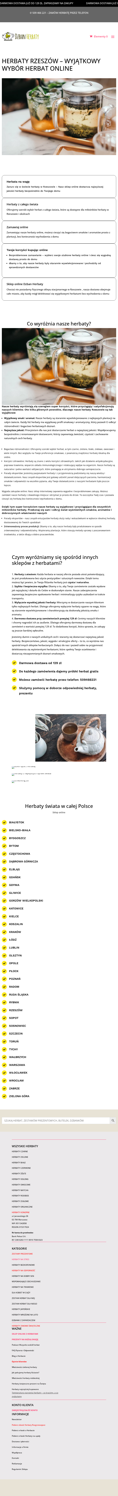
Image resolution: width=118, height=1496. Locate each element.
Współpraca (17, 1452)
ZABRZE (14, 1088)
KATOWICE (16, 908)
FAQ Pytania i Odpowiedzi (23, 1350)
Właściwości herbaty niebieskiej (25, 1378)
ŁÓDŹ (13, 939)
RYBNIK (14, 1002)
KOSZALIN (16, 924)
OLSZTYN (15, 955)
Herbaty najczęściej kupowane (25, 1389)
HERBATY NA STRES (20, 1259)
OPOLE (13, 963)
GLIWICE (15, 892)
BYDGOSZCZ (17, 838)
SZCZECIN (16, 1033)
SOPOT (13, 1017)
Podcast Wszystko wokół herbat (26, 1345)
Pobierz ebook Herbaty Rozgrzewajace (28, 1425)
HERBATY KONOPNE (21, 1212)
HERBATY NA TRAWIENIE (23, 1287)
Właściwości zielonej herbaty (24, 1367)
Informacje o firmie (20, 1447)
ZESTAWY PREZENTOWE (22, 1253)
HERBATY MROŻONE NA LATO (25, 1314)
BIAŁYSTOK (16, 822)
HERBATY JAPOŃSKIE (21, 1309)
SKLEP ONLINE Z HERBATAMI (25, 1334)
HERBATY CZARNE (20, 1151)
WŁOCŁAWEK (18, 1072)
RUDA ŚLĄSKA (18, 994)
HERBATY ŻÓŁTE (19, 1173)
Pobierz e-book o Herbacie (23, 1430)
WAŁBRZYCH (17, 1057)
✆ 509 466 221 (38, 13)
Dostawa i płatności (20, 1441)
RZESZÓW (16, 1010)
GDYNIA (14, 885)
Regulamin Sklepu (20, 1469)
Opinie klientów (19, 1361)
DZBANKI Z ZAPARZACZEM (23, 1320)
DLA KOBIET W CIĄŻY (21, 1292)
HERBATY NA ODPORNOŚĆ (23, 1270)
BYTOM (14, 845)
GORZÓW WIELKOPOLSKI (26, 900)
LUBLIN (14, 947)
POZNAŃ (14, 978)
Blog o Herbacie (19, 1356)
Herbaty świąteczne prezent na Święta (29, 1383)
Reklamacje (17, 1463)
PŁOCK (13, 971)
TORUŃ (14, 1041)
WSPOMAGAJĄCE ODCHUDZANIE (26, 1281)
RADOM (14, 986)
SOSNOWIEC (17, 1025)
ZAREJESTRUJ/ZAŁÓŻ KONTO (25, 1410)
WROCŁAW (16, 1080)
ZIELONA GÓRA (19, 1096)
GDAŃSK (15, 877)
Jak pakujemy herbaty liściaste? (25, 1372)
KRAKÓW (15, 932)
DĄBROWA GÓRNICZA (23, 861)
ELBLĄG (14, 869)
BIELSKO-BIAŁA (19, 830)
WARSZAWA (17, 1064)
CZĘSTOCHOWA (19, 853)
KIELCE (14, 916)
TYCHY (13, 1049)
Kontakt (15, 1458)
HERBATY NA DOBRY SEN (23, 1276)
